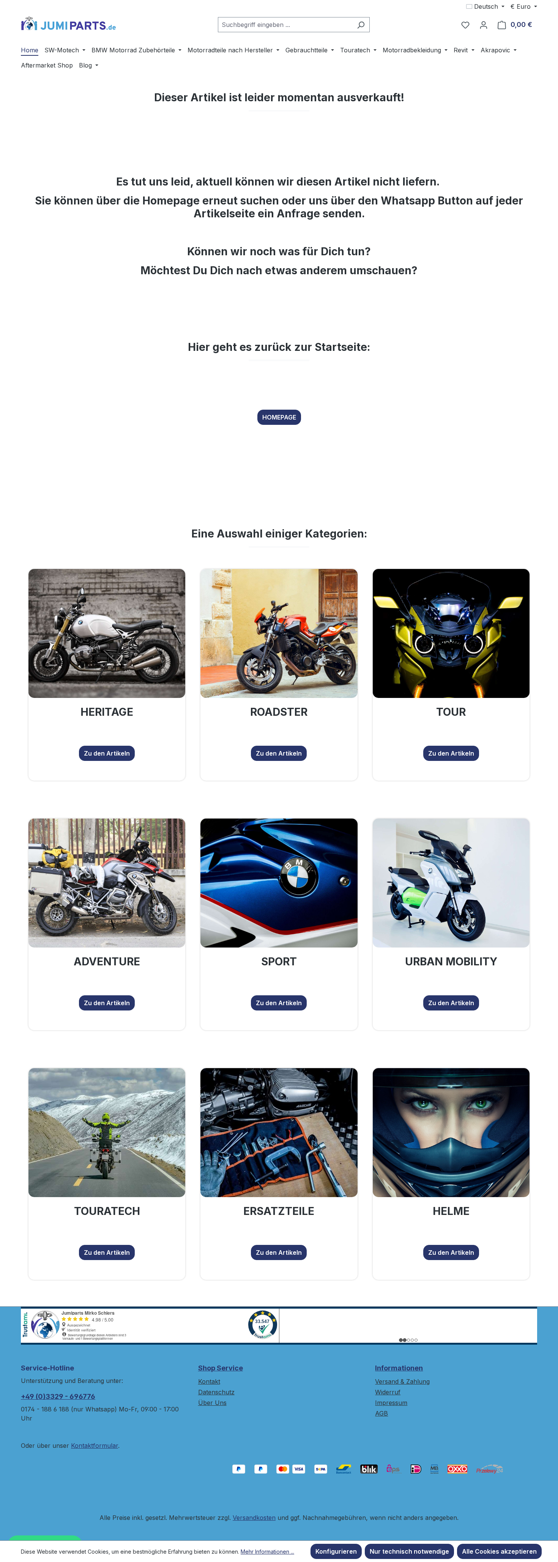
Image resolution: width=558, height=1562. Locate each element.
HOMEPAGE (279, 417)
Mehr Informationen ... (267, 1551)
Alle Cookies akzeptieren (499, 1551)
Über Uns (212, 1402)
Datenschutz (216, 1392)
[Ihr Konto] (483, 24)
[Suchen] (361, 24)
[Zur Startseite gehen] (68, 23)
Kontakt (209, 1381)
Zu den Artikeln (107, 753)
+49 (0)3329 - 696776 (58, 1396)
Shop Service (220, 1368)
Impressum (391, 1402)
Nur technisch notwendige (409, 1551)
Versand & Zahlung (402, 1381)
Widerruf (387, 1392)
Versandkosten (254, 1517)
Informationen (399, 1368)
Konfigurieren (336, 1551)
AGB (381, 1413)
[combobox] (285, 24)
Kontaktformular (94, 1445)
